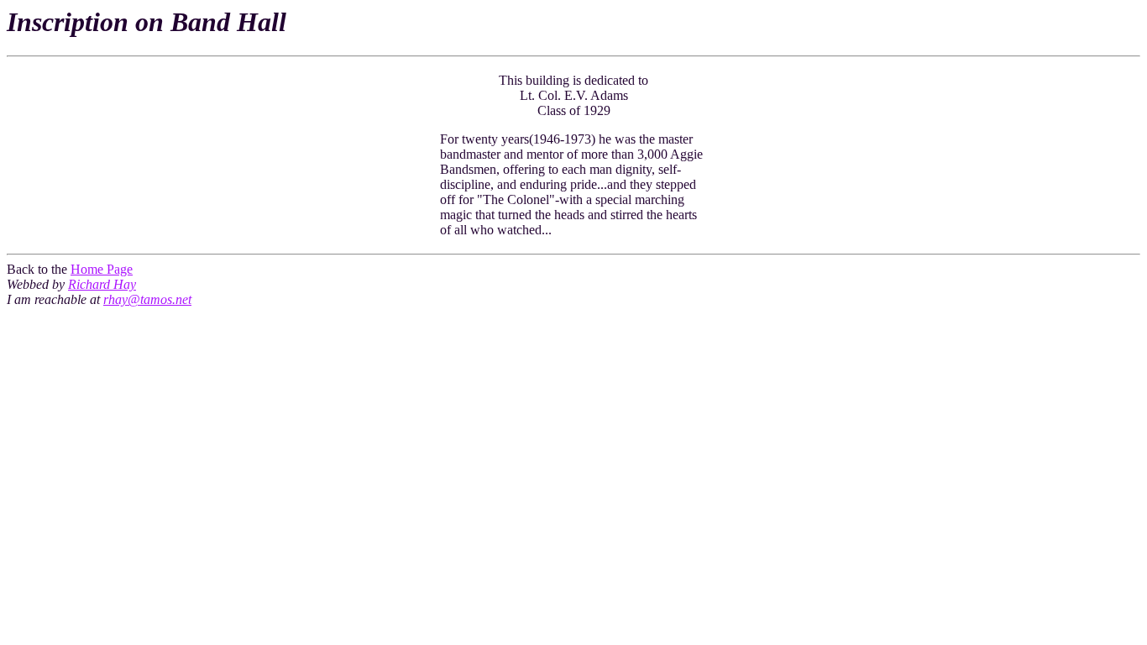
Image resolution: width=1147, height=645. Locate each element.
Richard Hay (102, 284)
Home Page (102, 269)
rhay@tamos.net (147, 299)
